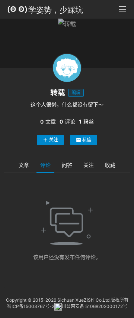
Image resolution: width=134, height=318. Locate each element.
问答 (67, 165)
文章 (24, 165)
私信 (86, 139)
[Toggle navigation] (122, 9)
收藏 (110, 165)
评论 (45, 165)
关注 (53, 139)
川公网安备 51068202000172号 (94, 306)
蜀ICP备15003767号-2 (30, 306)
